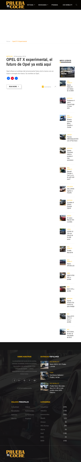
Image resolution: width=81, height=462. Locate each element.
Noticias (30, 5)
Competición (29, 415)
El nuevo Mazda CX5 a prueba (70, 220)
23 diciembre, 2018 (20, 56)
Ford (51, 373)
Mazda (69, 216)
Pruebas (54, 5)
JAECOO (69, 135)
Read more (13, 86)
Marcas (14, 418)
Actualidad (15, 407)
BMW (42, 441)
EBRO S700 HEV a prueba (70, 277)
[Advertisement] (40, 24)
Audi (42, 433)
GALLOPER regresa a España (70, 191)
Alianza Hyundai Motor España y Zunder (70, 123)
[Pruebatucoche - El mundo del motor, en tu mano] (15, 5)
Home (8, 41)
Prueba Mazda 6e (70, 251)
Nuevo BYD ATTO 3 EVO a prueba (70, 319)
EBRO (68, 273)
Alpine (42, 429)
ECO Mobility (67, 5)
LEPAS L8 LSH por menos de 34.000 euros (70, 235)
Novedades (42, 5)
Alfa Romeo (44, 426)
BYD (68, 314)
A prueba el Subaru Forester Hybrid (70, 205)
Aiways (43, 422)
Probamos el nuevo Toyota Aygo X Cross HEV (70, 104)
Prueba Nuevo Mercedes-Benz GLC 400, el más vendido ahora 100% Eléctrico (57, 389)
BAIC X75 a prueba (70, 290)
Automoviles (29, 411)
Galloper (70, 187)
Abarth (42, 418)
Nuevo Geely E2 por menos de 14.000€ (70, 88)
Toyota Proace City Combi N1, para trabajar (70, 304)
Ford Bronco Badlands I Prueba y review (57, 376)
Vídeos (27, 407)
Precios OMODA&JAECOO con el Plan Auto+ (72, 139)
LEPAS (69, 229)
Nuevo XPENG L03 (70, 265)
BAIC (68, 287)
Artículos (43, 411)
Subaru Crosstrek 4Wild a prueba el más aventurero (70, 155)
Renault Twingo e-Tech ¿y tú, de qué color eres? (70, 175)
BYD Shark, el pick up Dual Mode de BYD (70, 335)
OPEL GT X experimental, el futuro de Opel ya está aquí (29, 62)
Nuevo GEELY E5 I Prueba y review (66, 71)
